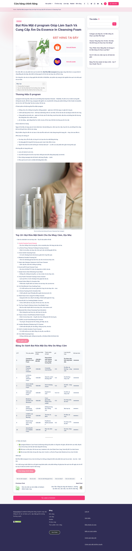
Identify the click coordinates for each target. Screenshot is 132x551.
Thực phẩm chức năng (55, 525)
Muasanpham (17, 511)
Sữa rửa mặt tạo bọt (69, 478)
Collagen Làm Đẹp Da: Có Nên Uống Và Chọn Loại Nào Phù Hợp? (101, 35)
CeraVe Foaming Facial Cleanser (28, 243)
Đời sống (51, 514)
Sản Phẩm (55, 532)
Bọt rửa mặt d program (22, 478)
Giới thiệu (87, 518)
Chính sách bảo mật (90, 538)
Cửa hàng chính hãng (25, 3)
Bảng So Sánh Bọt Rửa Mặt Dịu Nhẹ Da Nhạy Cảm (30, 89)
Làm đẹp (19, 21)
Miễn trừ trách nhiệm (91, 531)
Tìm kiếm (93, 19)
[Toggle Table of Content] (43, 84)
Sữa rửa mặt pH (58, 478)
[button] (113, 3)
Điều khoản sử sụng (90, 525)
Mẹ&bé (51, 519)
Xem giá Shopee (71, 47)
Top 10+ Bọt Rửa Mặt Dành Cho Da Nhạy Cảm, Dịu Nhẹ (31, 88)
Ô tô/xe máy (52, 522)
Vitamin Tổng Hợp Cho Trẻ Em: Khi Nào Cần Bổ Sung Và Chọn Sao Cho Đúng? (101, 42)
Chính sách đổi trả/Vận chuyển (93, 544)
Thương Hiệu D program (24, 86)
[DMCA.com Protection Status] (17, 521)
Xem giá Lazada (71, 61)
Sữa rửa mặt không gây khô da (45, 478)
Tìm (114, 24)
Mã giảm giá (22, 341)
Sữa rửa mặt (33, 478)
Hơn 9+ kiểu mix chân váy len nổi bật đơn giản (102, 56)
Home (14, 9)
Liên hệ (87, 511)
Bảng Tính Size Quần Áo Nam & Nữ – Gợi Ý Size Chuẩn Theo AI (102, 63)
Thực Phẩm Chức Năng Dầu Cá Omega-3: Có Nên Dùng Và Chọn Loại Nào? (102, 49)
